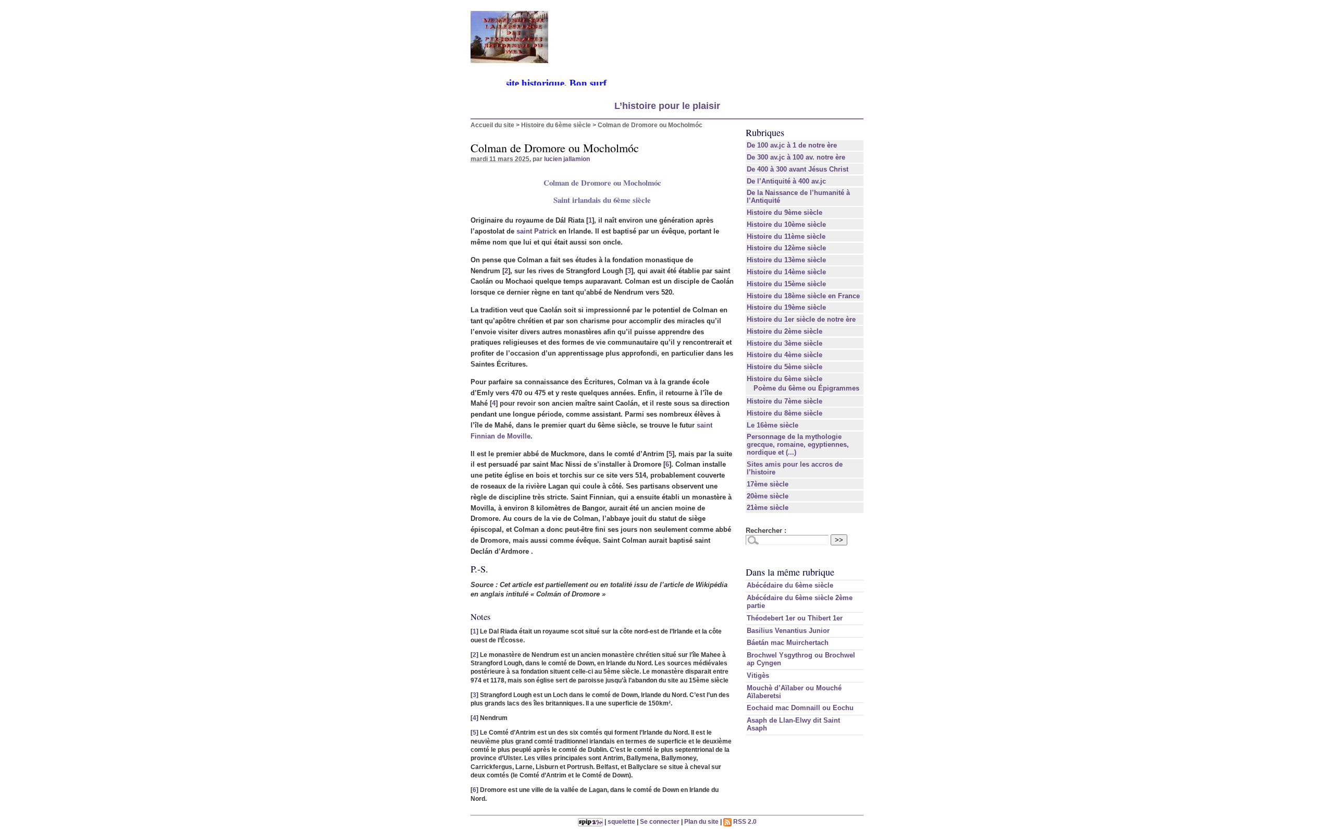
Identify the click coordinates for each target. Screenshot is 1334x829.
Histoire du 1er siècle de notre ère (801, 319)
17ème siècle (767, 484)
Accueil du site (492, 124)
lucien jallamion (567, 158)
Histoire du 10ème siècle (786, 224)
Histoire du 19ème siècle (786, 307)
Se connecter (660, 821)
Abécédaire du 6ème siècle (790, 585)
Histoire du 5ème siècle (784, 367)
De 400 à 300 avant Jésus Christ (797, 169)
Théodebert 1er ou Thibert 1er (795, 618)
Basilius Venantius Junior (788, 631)
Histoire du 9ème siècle (784, 212)
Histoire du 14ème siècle (786, 272)
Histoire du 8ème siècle (784, 413)
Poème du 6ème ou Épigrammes (806, 388)
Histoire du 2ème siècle (784, 331)
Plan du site (701, 821)
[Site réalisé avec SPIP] (590, 821)
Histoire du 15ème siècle (786, 284)
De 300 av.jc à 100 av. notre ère (796, 157)
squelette (621, 821)
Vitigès (758, 675)
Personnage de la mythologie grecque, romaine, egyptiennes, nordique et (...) (798, 444)
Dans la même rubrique (790, 572)
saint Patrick (536, 231)
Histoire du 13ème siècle (786, 260)
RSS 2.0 (744, 821)
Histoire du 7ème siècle (784, 401)
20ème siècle (767, 496)
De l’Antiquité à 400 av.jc (786, 181)
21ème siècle (767, 507)
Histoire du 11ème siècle (786, 236)
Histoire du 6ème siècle (556, 124)
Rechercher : (766, 530)
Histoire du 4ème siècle (784, 355)
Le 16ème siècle (772, 425)
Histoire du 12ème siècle (786, 248)
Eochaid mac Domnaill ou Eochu (800, 708)
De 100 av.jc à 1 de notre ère (792, 145)
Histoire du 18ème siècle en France (803, 296)
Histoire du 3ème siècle (784, 343)
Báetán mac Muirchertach (788, 643)
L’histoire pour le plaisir (667, 106)
